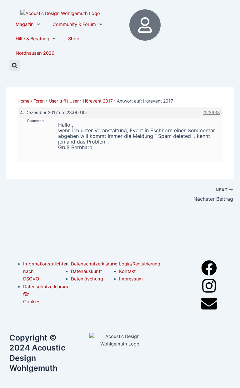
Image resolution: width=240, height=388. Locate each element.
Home (23, 100)
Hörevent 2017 (98, 100)
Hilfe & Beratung (32, 39)
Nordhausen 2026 (35, 53)
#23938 (211, 112)
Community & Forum (74, 24)
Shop (73, 39)
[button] (14, 65)
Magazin (25, 24)
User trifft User (64, 100)
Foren (39, 100)
